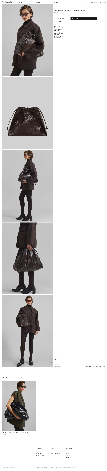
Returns (38, 453)
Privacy (51, 467)
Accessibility (40, 448)
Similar (21, 377)
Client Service (40, 443)
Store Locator (55, 453)
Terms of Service (41, 467)
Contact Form (40, 455)
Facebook (68, 451)
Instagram (68, 448)
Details (56, 359)
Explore (38, 2)
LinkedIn (67, 457)
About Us (53, 448)
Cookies (58, 467)
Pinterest (68, 455)
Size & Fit (56, 362)
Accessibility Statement (70, 467)
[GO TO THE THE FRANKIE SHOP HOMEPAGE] (7, 2)
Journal (53, 451)
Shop (20, 2)
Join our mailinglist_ (8, 443)
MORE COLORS (5, 377)
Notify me (75, 18)
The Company (55, 443)
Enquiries (57, 366)
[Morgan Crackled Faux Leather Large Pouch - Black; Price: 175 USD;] (19, 408)
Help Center (40, 451)
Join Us (67, 443)
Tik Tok (67, 453)
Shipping (56, 364)
